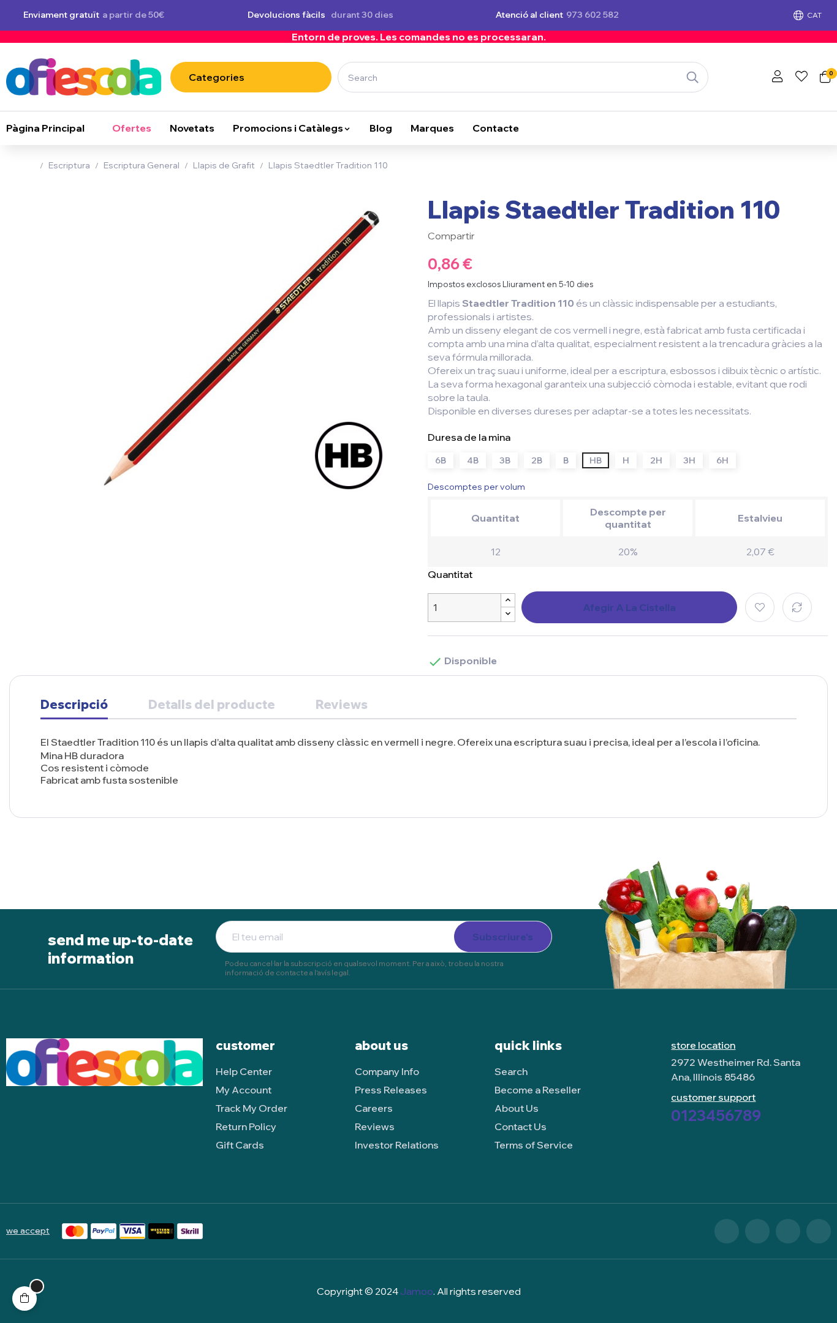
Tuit (508, 236)
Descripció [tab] (74, 704)
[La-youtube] (818, 1231)
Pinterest (526, 236)
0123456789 (716, 1115)
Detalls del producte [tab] (211, 704)
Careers (374, 1108)
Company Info (387, 1071)
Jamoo (416, 1291)
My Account (243, 1090)
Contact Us (520, 1126)
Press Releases (391, 1090)
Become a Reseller (537, 1090)
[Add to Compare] (797, 607)
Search (511, 1071)
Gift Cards (240, 1145)
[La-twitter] (757, 1231)
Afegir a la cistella (629, 607)
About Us (516, 1108)
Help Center (244, 1071)
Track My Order (251, 1108)
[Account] (777, 77)
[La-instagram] (788, 1231)
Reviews (342, 704)
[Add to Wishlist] (760, 607)
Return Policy (246, 1126)
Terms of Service (533, 1145)
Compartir (489, 236)
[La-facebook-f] (726, 1231)
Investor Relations (397, 1145)
